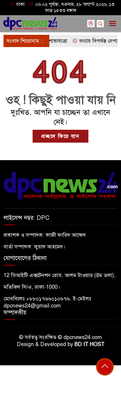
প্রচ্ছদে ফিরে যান (60, 136)
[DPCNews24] (60, 185)
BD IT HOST (90, 344)
